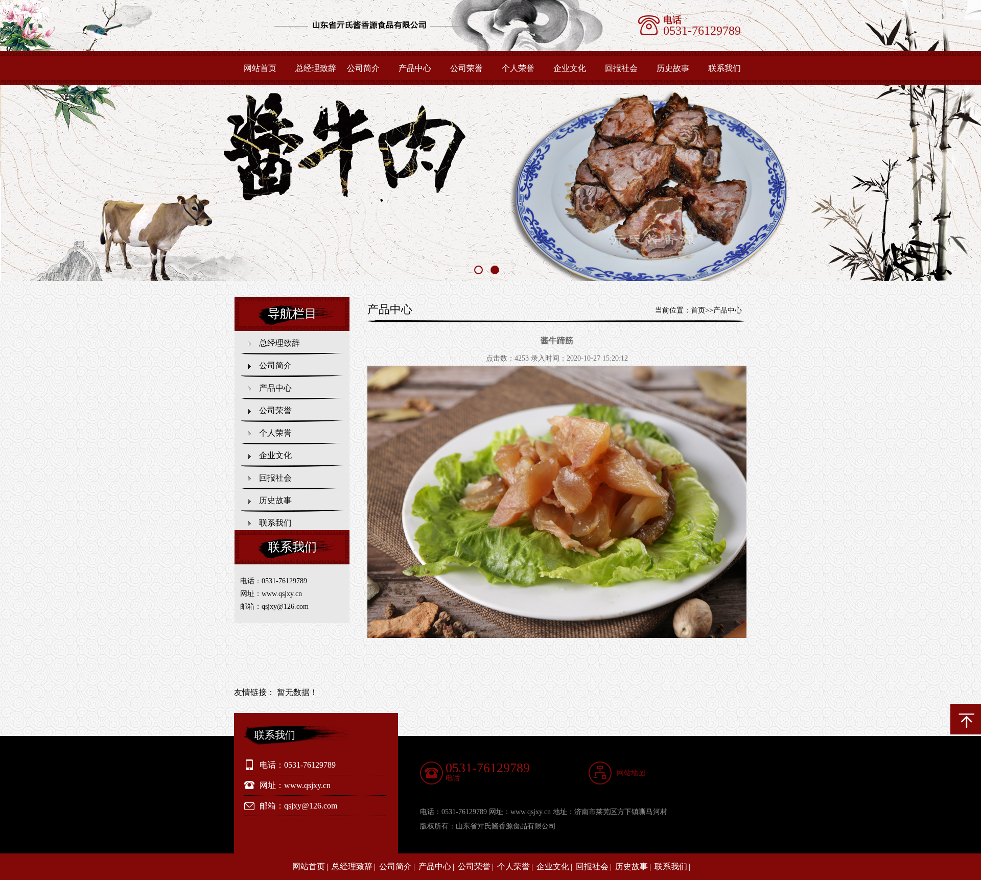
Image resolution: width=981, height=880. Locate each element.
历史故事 (673, 68)
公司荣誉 (466, 68)
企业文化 (569, 68)
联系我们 (724, 68)
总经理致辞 (315, 68)
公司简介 (363, 68)
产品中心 (415, 68)
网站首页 (260, 68)
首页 (698, 310)
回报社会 (621, 68)
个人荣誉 (518, 68)
